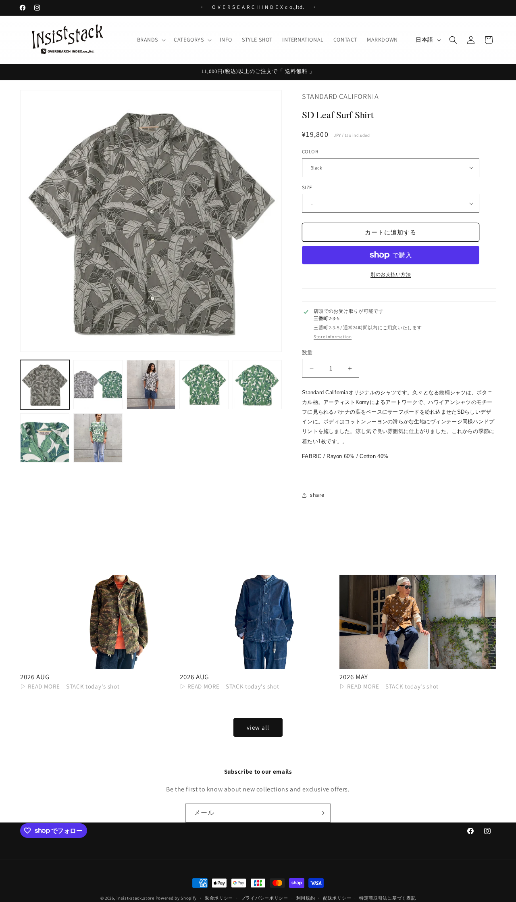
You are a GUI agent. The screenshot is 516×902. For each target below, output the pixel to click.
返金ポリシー (219, 897)
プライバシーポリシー (264, 897)
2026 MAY (353, 676)
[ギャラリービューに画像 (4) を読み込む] (204, 384)
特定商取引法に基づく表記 (387, 897)
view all (258, 727)
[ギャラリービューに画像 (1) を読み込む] (44, 384)
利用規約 (305, 897)
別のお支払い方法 (390, 274)
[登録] (321, 813)
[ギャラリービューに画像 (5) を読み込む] (257, 384)
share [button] (317, 494)
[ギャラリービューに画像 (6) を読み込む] (44, 438)
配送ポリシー (337, 897)
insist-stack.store (135, 898)
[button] (150, 39)
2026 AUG (34, 676)
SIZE (307, 187)
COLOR (310, 151)
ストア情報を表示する (333, 337)
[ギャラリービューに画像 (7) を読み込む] (98, 438)
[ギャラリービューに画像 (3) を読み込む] (151, 384)
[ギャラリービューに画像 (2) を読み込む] (98, 384)
